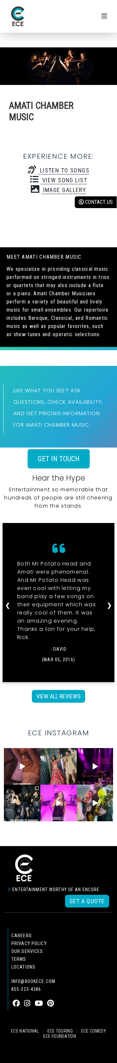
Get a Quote (87, 901)
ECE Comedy (93, 1031)
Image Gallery (63, 190)
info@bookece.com (33, 981)
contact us (98, 202)
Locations (23, 967)
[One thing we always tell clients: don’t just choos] (58, 803)
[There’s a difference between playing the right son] (22, 766)
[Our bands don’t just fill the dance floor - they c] (95, 803)
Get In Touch (59, 459)
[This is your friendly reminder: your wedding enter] (58, 766)
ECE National (25, 1031)
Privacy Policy (29, 943)
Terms (18, 959)
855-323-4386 (26, 989)
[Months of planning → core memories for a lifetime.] (95, 766)
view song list (63, 180)
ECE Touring (60, 1031)
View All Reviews (58, 696)
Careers (21, 935)
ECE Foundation (59, 1036)
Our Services (27, 951)
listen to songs (63, 170)
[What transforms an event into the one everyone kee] (22, 803)
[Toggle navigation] (104, 16)
